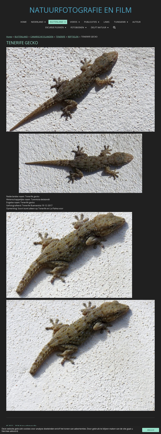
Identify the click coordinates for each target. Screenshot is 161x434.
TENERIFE (60, 36)
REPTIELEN (73, 36)
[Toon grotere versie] (80, 89)
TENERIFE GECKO (89, 36)
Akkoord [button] (150, 430)
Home (9, 36)
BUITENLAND (21, 36)
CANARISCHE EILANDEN (41, 36)
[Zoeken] (114, 27)
